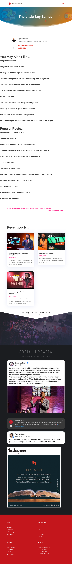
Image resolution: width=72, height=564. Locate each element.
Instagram (11, 552)
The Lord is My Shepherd (9, 198)
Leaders (41, 532)
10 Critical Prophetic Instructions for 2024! (16, 180)
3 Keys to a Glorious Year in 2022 (12, 67)
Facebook (11, 547)
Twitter (10, 550)
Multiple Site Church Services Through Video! (17, 114)
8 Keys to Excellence (8, 61)
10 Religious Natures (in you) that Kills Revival (17, 73)
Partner (10, 529)
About (10, 527)
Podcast (41, 534)
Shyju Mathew (23, 38)
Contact (11, 534)
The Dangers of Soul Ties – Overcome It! (15, 192)
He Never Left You (7, 97)
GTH (40, 527)
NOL (40, 529)
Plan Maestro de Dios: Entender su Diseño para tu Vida (20, 91)
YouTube (11, 554)
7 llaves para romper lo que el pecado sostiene (17, 109)
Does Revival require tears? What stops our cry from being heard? (25, 79)
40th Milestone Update (8, 186)
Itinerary (11, 532)
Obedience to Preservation (10, 168)
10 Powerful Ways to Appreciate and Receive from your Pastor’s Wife (26, 174)
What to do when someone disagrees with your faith (19, 103)
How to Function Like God (46, 253)
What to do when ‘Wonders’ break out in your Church (20, 85)
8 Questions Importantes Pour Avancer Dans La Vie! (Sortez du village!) (26, 120)
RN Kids (30, 46)
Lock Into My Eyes (7, 162)
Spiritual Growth (22, 46)
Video (41, 536)
